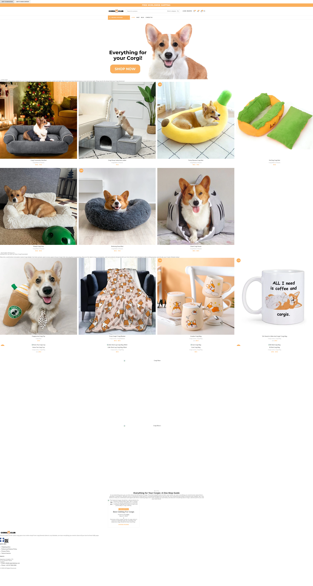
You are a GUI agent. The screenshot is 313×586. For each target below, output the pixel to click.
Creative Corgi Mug (195, 336)
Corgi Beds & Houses (38, 162)
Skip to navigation (7, 1)
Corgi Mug (199, 338)
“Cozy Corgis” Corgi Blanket (117, 336)
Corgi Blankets (121, 338)
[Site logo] (116, 11)
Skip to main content (22, 1)
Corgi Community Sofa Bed (38, 160)
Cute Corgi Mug (195, 347)
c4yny (127, 514)
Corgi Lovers (113, 338)
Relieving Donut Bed (117, 246)
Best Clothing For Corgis (123, 512)
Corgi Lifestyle (123, 509)
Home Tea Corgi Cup (38, 347)
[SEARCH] (178, 11)
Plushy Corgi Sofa (38, 246)
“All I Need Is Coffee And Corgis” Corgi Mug (274, 336)
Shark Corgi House (195, 246)
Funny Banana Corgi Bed (195, 160)
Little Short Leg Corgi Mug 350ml (117, 347)
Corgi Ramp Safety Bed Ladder (117, 160)
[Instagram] (6, 541)
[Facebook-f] (2, 540)
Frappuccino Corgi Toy (38, 336)
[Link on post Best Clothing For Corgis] (123, 503)
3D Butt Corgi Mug (274, 347)
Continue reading (123, 524)
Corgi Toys (38, 338)
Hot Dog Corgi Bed (274, 160)
